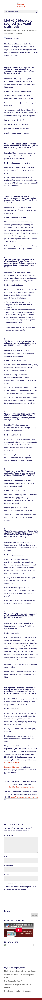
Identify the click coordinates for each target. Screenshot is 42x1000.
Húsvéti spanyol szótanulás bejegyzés (18, 991)
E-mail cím (8, 866)
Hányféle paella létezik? (13, 981)
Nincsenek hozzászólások (13, 33)
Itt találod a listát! (11, 763)
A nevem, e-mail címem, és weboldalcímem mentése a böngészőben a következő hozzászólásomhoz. (20, 887)
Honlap (7, 875)
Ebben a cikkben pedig (12, 767)
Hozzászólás (9, 835)
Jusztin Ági (12, 30)
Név (6, 857)
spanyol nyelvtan (32, 30)
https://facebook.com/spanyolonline (21, 787)
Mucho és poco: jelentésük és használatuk (20, 971)
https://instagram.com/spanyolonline (24, 797)
